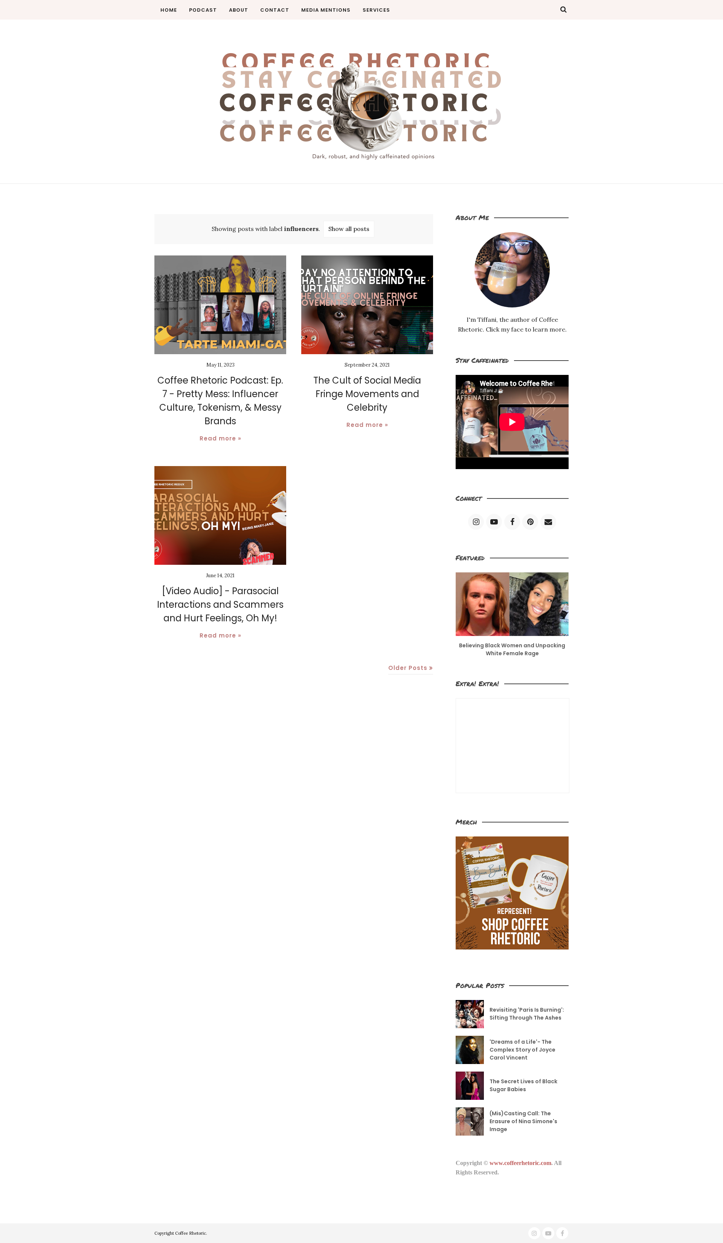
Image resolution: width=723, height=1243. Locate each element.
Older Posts (407, 668)
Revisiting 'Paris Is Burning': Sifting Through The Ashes (527, 1013)
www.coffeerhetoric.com (520, 1163)
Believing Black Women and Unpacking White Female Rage (512, 649)
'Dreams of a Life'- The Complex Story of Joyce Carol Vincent (522, 1049)
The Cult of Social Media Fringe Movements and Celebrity (367, 394)
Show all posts (348, 228)
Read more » (220, 438)
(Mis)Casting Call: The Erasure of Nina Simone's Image (523, 1121)
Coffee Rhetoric (190, 1233)
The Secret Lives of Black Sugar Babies (523, 1085)
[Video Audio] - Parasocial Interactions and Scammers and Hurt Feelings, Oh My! (220, 604)
